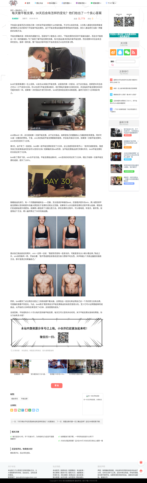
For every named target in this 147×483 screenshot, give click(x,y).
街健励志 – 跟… (19, 374)
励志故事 (80, 475)
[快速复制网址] (37, 410)
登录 (28, 453)
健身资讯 (14, 399)
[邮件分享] (33, 410)
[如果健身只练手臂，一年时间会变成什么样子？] (116, 144)
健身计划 (64, 473)
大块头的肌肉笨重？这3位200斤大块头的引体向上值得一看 (82, 441)
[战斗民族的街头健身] (95, 366)
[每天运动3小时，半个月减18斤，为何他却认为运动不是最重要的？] (116, 132)
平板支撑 (24, 399)
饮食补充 (56, 475)
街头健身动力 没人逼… (38, 374)
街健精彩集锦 (129, 171)
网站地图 (79, 477)
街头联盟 (56, 477)
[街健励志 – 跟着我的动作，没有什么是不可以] (19, 366)
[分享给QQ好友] (26, 410)
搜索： (113, 61)
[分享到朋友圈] (19, 410)
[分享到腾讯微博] (22, 410)
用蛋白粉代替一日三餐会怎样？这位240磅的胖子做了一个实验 (85, 421)
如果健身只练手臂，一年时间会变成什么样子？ (77, 437)
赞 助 (57, 385)
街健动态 (64, 470)
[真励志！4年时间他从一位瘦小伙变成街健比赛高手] (116, 181)
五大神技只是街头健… (76, 374)
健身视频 (96, 3)
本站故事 (80, 470)
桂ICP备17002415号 (89, 481)
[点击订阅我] (133, 52)
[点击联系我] (113, 52)
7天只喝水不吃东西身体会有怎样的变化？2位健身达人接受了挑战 (40, 421)
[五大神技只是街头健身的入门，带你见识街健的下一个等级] (76, 366)
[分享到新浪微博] (15, 410)
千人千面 (111, 3)
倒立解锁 (56, 473)
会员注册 (64, 477)
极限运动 (72, 475)
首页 (28, 3)
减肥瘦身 (80, 473)
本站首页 (56, 470)
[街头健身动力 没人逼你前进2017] (38, 366)
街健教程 (71, 470)
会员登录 (71, 477)
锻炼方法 (71, 473)
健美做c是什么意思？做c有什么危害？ (125, 94)
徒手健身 (66, 3)
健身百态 (81, 3)
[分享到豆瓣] (29, 410)
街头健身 (52, 3)
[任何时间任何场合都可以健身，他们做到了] (116, 168)
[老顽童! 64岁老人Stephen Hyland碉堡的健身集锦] (57, 366)
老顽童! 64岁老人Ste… (57, 374)
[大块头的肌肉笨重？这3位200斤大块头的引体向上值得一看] (116, 156)
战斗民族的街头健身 (95, 374)
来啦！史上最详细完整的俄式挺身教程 (125, 88)
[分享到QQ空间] (11, 410)
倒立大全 (39, 3)
